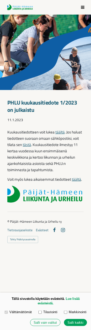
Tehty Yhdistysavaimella (22, 239)
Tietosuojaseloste (20, 230)
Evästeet (42, 230)
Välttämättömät (20, 312)
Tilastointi (50, 312)
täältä (60, 132)
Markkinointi (77, 312)
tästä (27, 145)
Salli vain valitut (45, 322)
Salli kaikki (75, 322)
